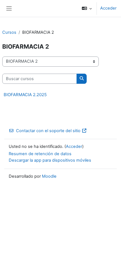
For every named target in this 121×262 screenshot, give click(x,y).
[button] (86, 8)
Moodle (49, 176)
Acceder (108, 8)
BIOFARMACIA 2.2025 (25, 94)
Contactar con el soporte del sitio (48, 130)
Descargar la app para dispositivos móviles (50, 160)
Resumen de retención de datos (40, 153)
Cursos (9, 32)
